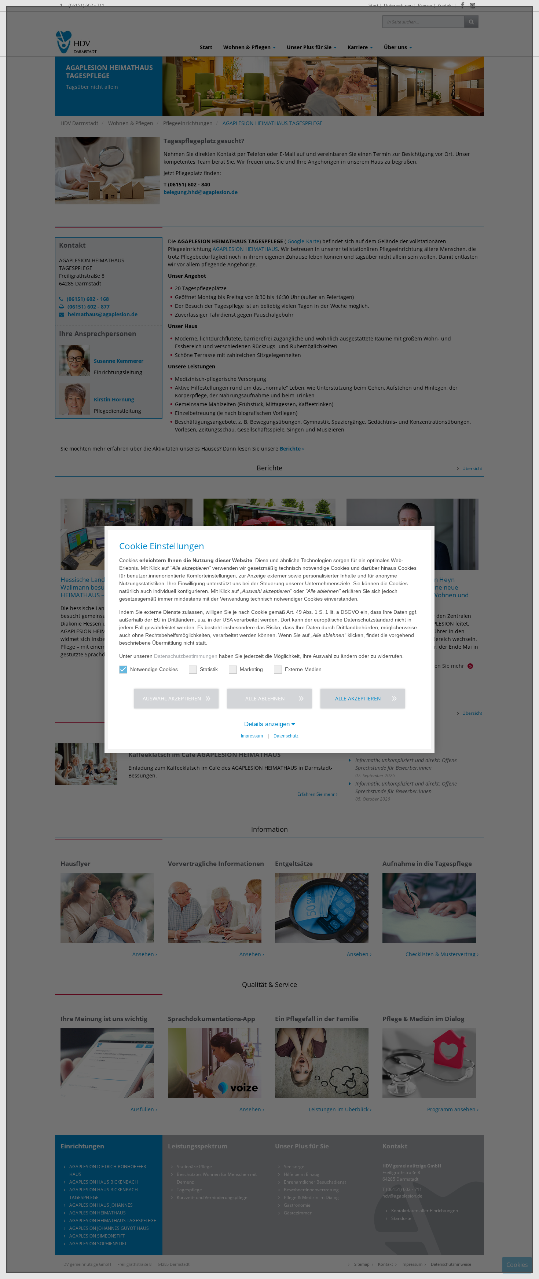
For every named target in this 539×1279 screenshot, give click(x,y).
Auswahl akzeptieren (172, 698)
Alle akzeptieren (358, 698)
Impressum (252, 736)
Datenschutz (286, 736)
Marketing (251, 669)
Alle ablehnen (265, 698)
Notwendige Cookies (154, 669)
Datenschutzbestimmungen (185, 656)
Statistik (209, 669)
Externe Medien (303, 669)
